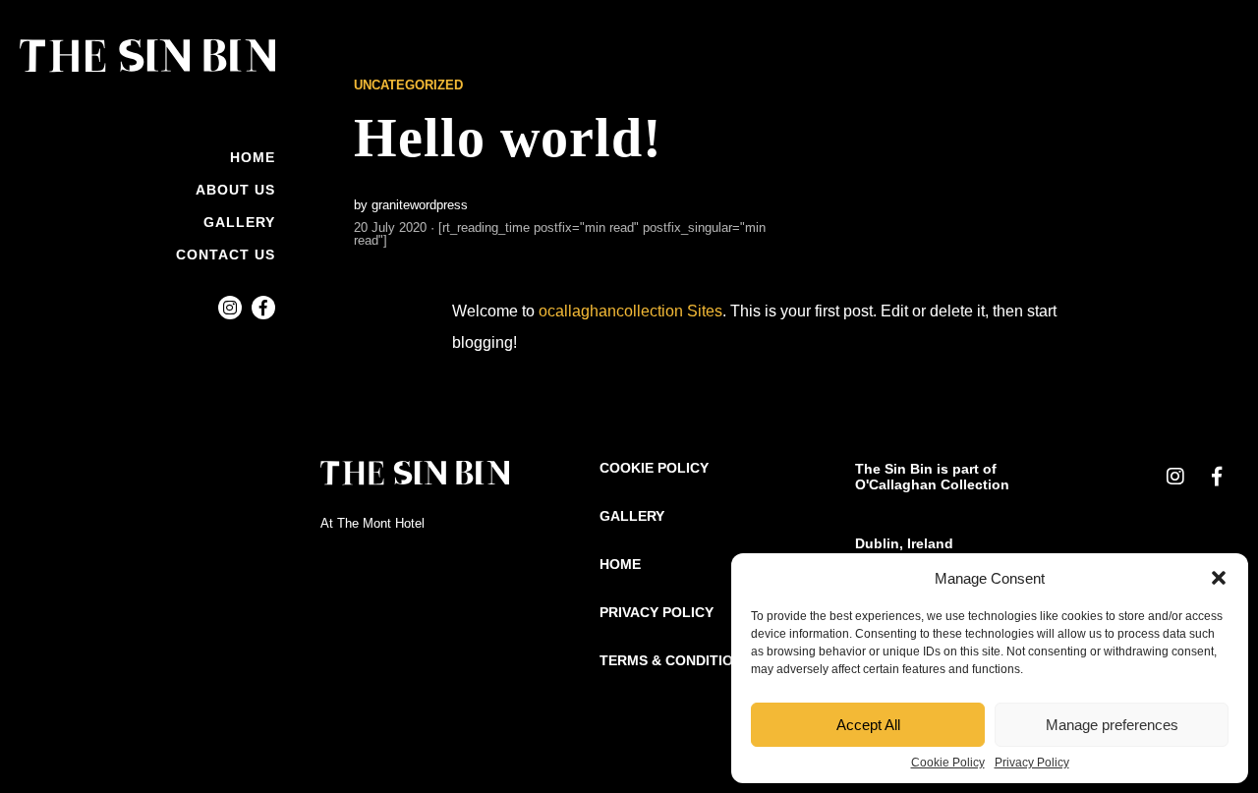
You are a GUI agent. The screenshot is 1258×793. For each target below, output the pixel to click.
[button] (1219, 578)
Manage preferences (1112, 724)
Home (252, 157)
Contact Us (225, 254)
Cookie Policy (948, 762)
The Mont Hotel (381, 523)
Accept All (868, 724)
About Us (235, 190)
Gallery (239, 222)
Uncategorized (408, 85)
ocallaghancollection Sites (630, 311)
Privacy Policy (1032, 762)
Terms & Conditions (676, 660)
